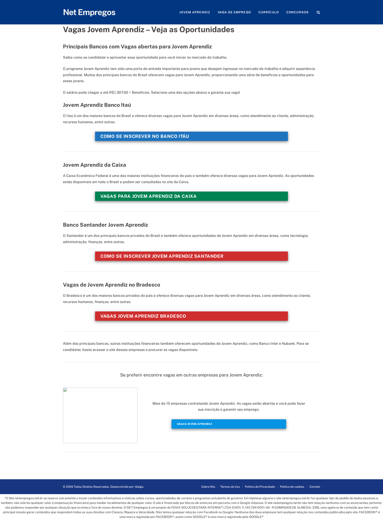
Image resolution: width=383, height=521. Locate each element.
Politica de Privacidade (260, 486)
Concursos (297, 12)
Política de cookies (292, 486)
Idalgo (139, 486)
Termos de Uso (230, 486)
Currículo (268, 12)
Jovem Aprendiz (194, 12)
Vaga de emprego (234, 12)
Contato (314, 486)
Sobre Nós (208, 486)
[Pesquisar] (318, 12)
